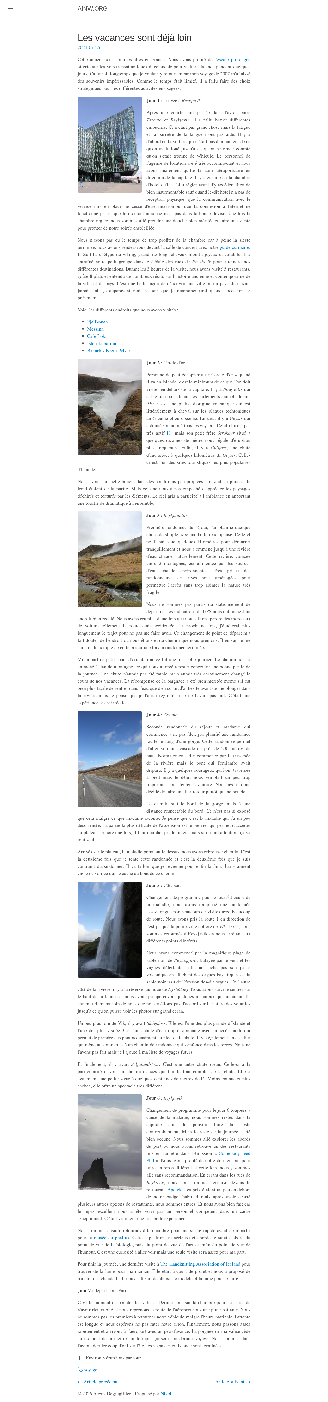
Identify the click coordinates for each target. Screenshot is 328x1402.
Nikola (167, 1393)
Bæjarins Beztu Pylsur (108, 350)
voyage (90, 1369)
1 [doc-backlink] (82, 1357)
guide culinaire (234, 247)
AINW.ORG (92, 8)
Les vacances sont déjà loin (135, 37)
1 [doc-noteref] (170, 433)
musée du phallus (111, 1237)
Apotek (174, 1189)
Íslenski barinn (101, 343)
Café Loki (97, 336)
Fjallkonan (97, 321)
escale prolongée (233, 59)
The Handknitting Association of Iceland (200, 1264)
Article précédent (101, 1381)
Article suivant (229, 1381)
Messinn (95, 329)
